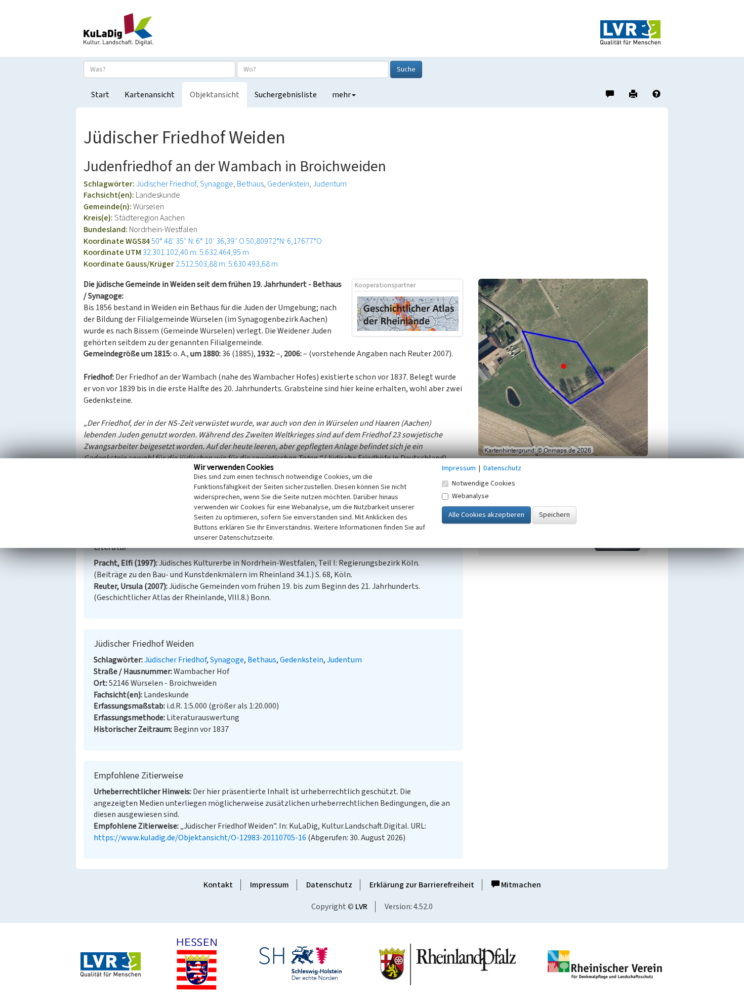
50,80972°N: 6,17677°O (284, 241)
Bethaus (250, 184)
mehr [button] (341, 94)
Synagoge (216, 184)
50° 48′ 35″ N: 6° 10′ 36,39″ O (197, 241)
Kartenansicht (150, 94)
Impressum (269, 884)
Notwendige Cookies (483, 483)
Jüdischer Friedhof (166, 184)
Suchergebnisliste (286, 94)
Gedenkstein (288, 184)
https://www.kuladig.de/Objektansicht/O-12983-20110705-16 (200, 837)
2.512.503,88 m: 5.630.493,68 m (227, 264)
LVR (361, 906)
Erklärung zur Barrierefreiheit (421, 884)
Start (100, 94)
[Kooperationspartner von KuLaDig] (408, 313)
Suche (406, 69)
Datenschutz (329, 884)
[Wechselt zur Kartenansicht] (569, 367)
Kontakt (218, 884)
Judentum (330, 184)
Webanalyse (470, 496)
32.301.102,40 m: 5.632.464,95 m (196, 252)
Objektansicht (214, 94)
